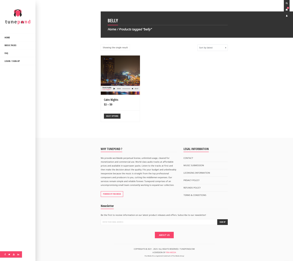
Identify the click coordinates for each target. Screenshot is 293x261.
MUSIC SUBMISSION (193, 165)
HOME (7, 37)
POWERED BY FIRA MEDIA (112, 194)
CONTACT (188, 158)
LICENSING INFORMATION (196, 172)
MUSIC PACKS (10, 45)
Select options (112, 116)
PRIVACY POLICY (191, 180)
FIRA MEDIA (171, 252)
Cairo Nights (106, 90)
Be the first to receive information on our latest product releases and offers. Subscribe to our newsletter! (153, 215)
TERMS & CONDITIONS (194, 195)
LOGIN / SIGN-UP (12, 61)
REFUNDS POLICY (192, 187)
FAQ (6, 53)
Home (112, 29)
